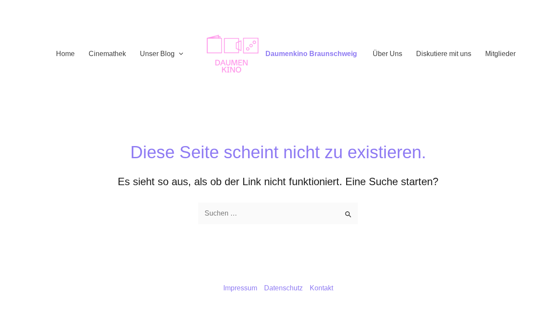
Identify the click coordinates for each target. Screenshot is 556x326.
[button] (179, 53)
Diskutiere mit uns (443, 53)
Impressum (240, 288)
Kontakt (321, 288)
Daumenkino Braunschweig (311, 53)
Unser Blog (157, 53)
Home (65, 53)
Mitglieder (500, 53)
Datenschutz (283, 288)
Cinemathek (107, 53)
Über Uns (387, 53)
